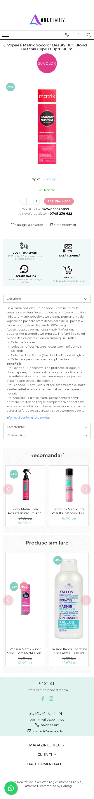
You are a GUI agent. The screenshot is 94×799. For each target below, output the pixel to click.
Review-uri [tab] (16, 435)
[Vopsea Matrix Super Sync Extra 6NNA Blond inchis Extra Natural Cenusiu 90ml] (25, 599)
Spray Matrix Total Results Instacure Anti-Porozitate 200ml (25, 511)
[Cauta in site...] (89, 35)
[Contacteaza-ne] (67, 35)
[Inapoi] (3, 45)
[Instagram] (51, 698)
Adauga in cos (58, 201)
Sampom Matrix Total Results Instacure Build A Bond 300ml (69, 511)
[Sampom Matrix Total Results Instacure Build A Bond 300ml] (68, 485)
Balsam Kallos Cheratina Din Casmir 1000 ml (69, 651)
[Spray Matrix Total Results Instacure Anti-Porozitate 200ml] (25, 485)
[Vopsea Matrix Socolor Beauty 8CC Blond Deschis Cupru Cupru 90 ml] (47, 126)
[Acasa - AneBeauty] (47, 19)
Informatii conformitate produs (28, 417)
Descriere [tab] (14, 298)
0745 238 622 (49, 725)
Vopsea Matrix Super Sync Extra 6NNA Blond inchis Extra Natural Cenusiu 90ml (25, 651)
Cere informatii (65, 225)
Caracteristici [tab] (16, 427)
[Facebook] (43, 698)
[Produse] (6, 36)
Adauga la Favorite (28, 225)
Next (87, 131)
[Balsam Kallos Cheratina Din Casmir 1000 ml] (68, 599)
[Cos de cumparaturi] (78, 35)
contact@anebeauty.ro (49, 731)
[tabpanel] (47, 126)
